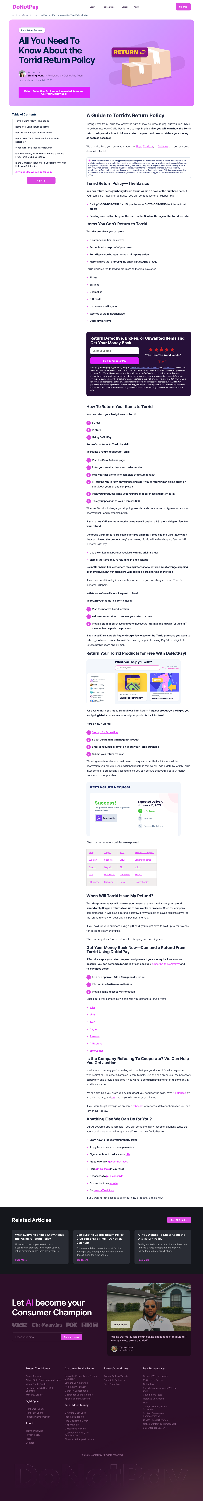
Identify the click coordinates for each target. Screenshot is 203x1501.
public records (114, 1176)
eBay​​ (91, 852)
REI (121, 867)
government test (118, 1161)
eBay (92, 1014)
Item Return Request (32, 30)
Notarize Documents (153, 1398)
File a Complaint (112, 1384)
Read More (21, 1259)
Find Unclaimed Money (76, 1420)
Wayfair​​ (108, 867)
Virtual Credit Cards (36, 1384)
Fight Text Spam (34, 1412)
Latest (125, 7)
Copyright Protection (114, 1380)
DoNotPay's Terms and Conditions (144, 367)
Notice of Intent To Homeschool (159, 1423)
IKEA (92, 1021)
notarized (180, 1092)
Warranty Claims (34, 1394)
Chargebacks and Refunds (79, 1394)
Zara (122, 852)
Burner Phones (33, 1376)
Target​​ (107, 852)
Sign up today (71, 1337)
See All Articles (179, 1220)
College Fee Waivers (75, 1428)
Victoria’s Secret (143, 859)
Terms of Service (34, 1430)
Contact (30, 1442)
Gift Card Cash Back (75, 1412)
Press (28, 1438)
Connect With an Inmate (155, 1376)
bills (128, 1154)
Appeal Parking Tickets (116, 1376)
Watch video (120, 1324)
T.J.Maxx (148, 146)
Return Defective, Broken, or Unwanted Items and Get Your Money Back (54, 92)
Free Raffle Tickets (74, 1416)
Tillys (139, 146)
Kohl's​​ (137, 867)
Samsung (109, 882)
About (136, 7)
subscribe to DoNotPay (166, 963)
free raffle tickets (104, 1190)
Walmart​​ (93, 859)
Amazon (94, 1036)
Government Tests (152, 1394)
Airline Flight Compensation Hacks (43, 1380)
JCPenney (94, 882)
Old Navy (163, 146)
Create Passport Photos (155, 1420)
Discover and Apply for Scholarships (77, 1434)
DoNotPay (25, 7)
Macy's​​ (138, 874)
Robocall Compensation (38, 1416)
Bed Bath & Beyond (144, 852)
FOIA (145, 1402)
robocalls (138, 1106)
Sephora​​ (108, 859)
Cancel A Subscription (76, 1390)
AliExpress (96, 1043)
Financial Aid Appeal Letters (79, 1439)
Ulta (91, 874)
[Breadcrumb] (13, 14)
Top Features (108, 7)
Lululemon (125, 874)
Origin (93, 1029)
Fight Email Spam (35, 1408)
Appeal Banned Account (77, 1398)
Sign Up (183, 6)
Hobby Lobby (142, 882)
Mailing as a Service (153, 1380)
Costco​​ (92, 867)
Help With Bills (72, 1424)
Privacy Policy (169, 367)
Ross (122, 882)
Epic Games (96, 1050)
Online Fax (148, 1384)
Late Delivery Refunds (76, 1382)
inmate (114, 1183)
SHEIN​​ (123, 859)
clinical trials (102, 1168)
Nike (92, 1007)
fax (113, 1097)
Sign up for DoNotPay (114, 360)
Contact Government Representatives (154, 1414)
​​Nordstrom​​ (109, 874)
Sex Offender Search (154, 1427)
